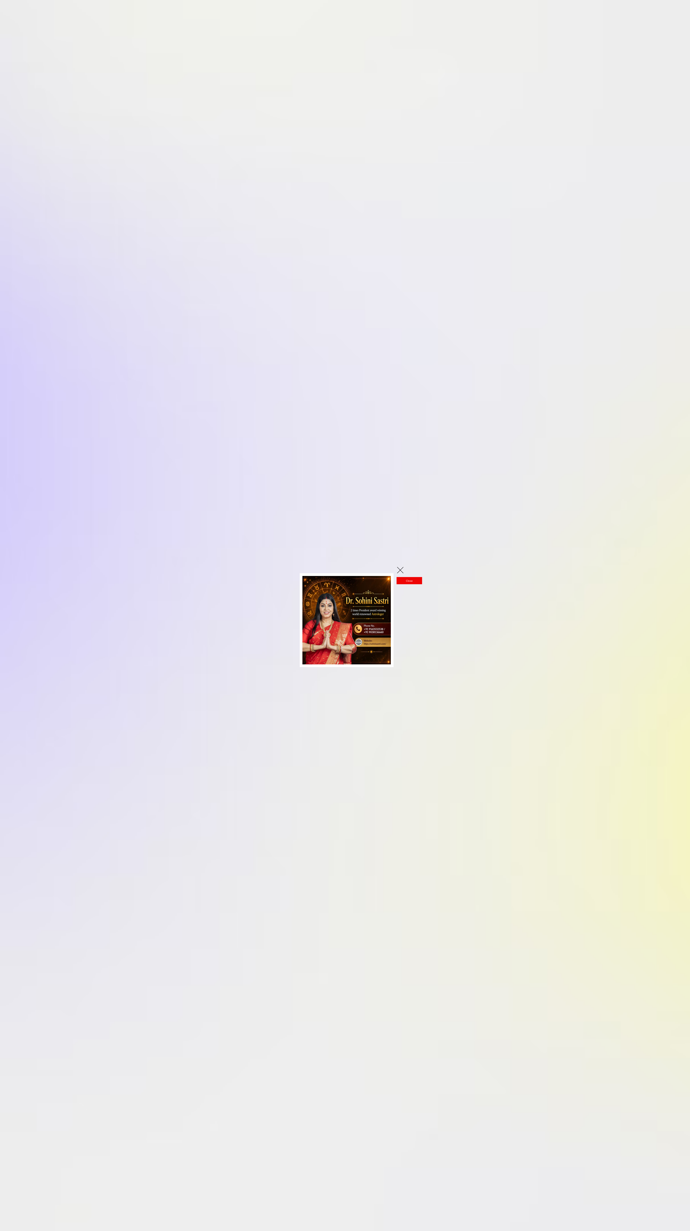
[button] (400, 570)
